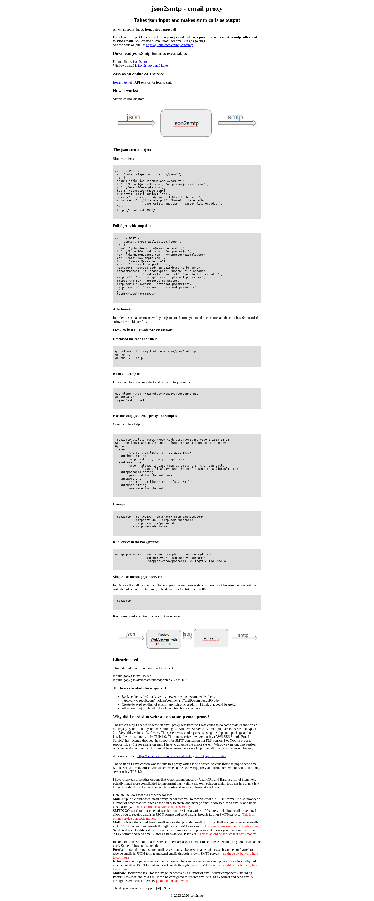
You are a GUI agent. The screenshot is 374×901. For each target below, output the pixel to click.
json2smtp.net (122, 82)
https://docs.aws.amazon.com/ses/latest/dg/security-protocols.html (181, 756)
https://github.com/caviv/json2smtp (169, 45)
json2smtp (140, 61)
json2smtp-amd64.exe (153, 65)
